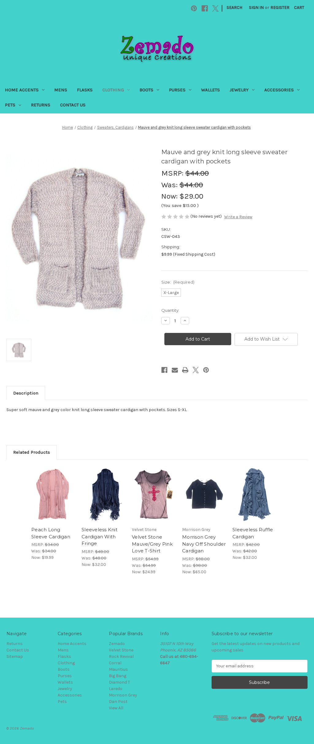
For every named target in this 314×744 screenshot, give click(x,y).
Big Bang (117, 675)
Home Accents (22, 90)
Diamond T (119, 682)
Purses (177, 90)
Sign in (256, 7)
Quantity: (170, 310)
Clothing (113, 90)
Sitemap (14, 656)
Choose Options (53, 500)
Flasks (85, 90)
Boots (146, 90)
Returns (40, 105)
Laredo (115, 688)
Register (279, 7)
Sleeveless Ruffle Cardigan (252, 533)
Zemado (117, 643)
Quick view (49, 487)
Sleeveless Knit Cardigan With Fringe (99, 536)
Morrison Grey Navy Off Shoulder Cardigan (204, 544)
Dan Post (118, 701)
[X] (215, 8)
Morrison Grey (123, 695)
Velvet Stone (121, 650)
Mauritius (118, 669)
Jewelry (239, 90)
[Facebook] (204, 8)
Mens (60, 90)
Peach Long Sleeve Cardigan (50, 533)
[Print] (185, 370)
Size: (177, 282)
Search (234, 7)
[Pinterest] (194, 8)
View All (116, 708)
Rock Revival (121, 656)
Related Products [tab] (31, 452)
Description (25, 393)
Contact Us (73, 105)
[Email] (175, 370)
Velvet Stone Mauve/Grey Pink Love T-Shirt (152, 544)
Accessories (279, 90)
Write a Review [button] (238, 216)
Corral (115, 663)
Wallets (210, 90)
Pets (10, 105)
